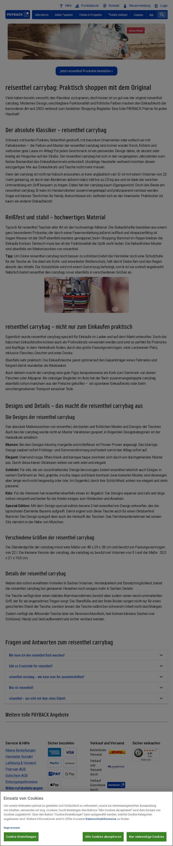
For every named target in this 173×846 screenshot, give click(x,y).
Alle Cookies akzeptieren (103, 836)
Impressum (12, 827)
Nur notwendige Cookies (146, 836)
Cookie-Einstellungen (21, 836)
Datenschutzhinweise (101, 819)
